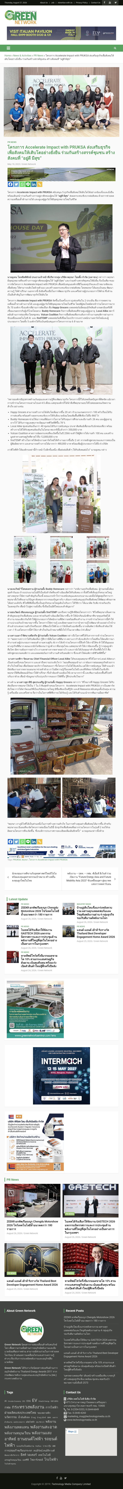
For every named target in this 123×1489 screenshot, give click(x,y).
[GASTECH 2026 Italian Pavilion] (62, 846)
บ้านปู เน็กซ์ (41, 1418)
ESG (29, 1401)
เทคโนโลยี (44, 1454)
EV (34, 1400)
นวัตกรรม (10, 1417)
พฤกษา (25, 859)
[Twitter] (16, 184)
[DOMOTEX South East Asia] (62, 169)
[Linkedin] (33, 184)
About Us (44, 3)
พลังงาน (51, 1421)
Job (52, 3)
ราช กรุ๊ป (47, 1446)
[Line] (28, 184)
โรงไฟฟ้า (51, 1459)
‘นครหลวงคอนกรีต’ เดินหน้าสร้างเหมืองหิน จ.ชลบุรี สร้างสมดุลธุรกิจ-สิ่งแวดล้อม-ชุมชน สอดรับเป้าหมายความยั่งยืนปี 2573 (89, 1379)
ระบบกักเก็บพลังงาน (25, 1446)
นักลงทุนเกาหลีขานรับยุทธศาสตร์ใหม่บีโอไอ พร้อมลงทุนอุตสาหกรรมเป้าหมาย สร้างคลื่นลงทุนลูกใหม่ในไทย (34, 877)
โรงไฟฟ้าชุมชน (10, 1464)
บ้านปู (33, 1417)
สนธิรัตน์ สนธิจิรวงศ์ (44, 1450)
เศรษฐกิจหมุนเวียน (12, 1460)
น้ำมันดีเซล (24, 1417)
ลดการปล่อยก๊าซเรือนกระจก (30, 1448)
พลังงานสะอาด (43, 1426)
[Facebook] (10, 184)
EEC (23, 1401)
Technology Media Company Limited (71, 1484)
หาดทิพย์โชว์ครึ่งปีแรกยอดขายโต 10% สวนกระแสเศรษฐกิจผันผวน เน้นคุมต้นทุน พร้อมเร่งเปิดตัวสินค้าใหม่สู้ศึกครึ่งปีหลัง (39, 961)
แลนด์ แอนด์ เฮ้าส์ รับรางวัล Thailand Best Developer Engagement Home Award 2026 (96, 933)
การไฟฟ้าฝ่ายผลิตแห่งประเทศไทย (31, 1410)
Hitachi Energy (44, 1401)
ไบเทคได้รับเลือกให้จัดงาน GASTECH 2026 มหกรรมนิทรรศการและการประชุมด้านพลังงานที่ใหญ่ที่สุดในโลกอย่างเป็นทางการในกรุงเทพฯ (39, 936)
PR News (12, 142)
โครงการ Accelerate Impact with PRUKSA (48, 859)
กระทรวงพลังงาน (28, 1407)
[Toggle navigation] (8, 48)
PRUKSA (17, 859)
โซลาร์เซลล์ (36, 1459)
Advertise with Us (65, 3)
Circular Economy (14, 1401)
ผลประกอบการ (19, 1422)
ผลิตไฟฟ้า (30, 1422)
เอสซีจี (25, 1460)
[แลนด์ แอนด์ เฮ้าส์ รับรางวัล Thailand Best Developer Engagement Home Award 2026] (69, 931)
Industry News (84, 904)
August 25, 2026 (84, 941)
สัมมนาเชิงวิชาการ (11, 1455)
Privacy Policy (82, 3)
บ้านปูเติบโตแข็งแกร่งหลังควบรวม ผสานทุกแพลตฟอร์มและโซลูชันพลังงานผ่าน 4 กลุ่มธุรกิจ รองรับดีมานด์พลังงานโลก (95, 912)
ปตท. (49, 1417)
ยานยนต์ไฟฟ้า (30, 1439)
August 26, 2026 (28, 919)
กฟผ (7, 1407)
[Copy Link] (39, 184)
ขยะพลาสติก (44, 1412)
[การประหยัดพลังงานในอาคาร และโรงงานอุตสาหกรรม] (61, 28)
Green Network (29, 164)
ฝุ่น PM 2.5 (40, 1422)
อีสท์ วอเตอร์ (29, 1455)
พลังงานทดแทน (16, 1427)
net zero (54, 1401)
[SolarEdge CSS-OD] (35, 1115)
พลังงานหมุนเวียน (17, 1433)
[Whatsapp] (22, 184)
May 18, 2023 (14, 164)
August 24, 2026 (28, 970)
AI (5, 1401)
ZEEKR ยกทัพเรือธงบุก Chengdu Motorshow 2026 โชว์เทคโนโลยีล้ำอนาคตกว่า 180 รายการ (40, 911)
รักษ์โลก (38, 1446)
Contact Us (95, 3)
